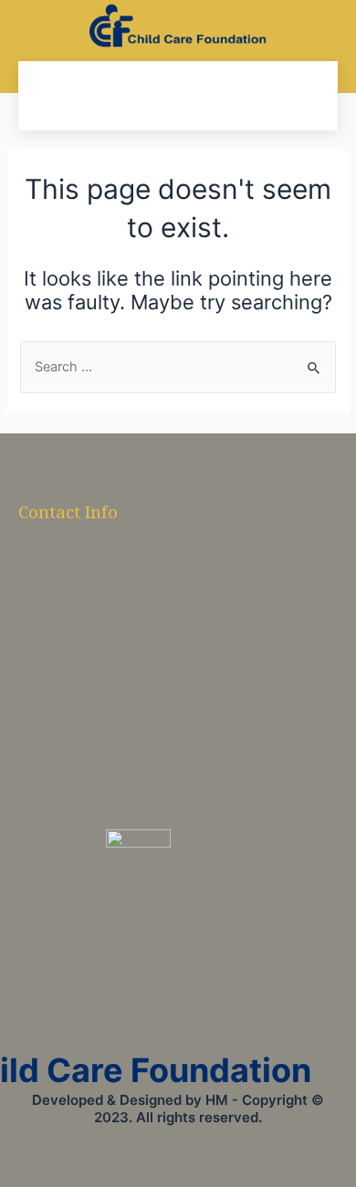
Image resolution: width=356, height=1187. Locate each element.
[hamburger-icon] (50, 95)
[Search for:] (177, 367)
